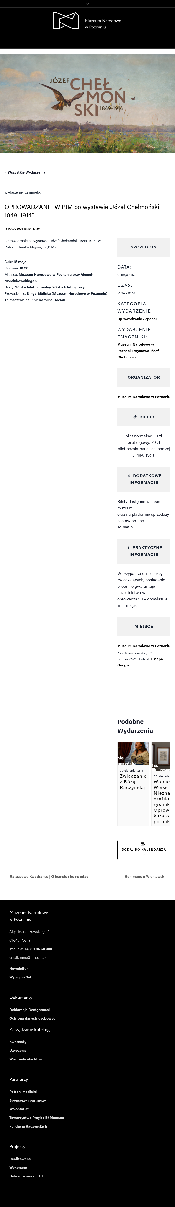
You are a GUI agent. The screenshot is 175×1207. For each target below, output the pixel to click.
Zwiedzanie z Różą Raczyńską (133, 782)
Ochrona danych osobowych (33, 1019)
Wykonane (18, 1168)
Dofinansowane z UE (26, 1176)
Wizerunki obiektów (26, 1059)
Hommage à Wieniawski (145, 877)
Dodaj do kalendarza (144, 850)
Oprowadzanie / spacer (137, 319)
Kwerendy (17, 1042)
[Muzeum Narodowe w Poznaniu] (87, 20)
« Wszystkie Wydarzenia (25, 172)
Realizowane (20, 1159)
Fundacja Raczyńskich (28, 1126)
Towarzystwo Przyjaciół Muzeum (36, 1118)
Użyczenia (18, 1051)
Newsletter (18, 969)
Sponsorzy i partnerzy (27, 1100)
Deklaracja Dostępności (29, 1010)
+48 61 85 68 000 (38, 949)
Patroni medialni (23, 1092)
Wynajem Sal (20, 977)
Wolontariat (19, 1109)
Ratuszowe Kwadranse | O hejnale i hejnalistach (50, 877)
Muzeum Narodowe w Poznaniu (143, 397)
